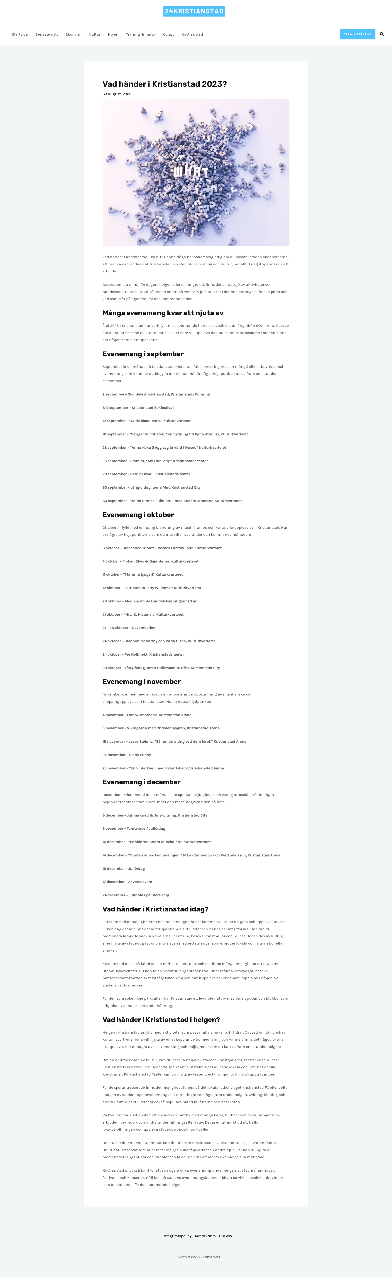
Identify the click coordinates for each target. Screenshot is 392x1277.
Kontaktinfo (205, 1235)
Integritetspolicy (177, 1235)
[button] (357, 34)
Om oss (225, 1235)
